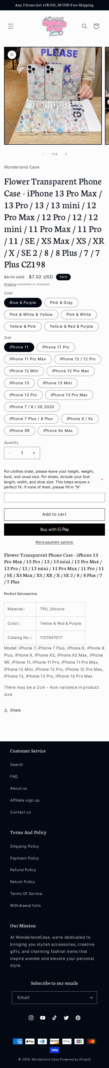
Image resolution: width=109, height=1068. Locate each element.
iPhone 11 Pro (55, 347)
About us (18, 788)
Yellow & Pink (23, 326)
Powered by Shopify (75, 1059)
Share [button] (15, 710)
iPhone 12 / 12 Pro (78, 359)
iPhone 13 (19, 383)
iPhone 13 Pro (23, 395)
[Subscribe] (91, 997)
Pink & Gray (61, 302)
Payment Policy (24, 858)
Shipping (10, 284)
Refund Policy (23, 870)
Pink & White (79, 314)
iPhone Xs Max (58, 430)
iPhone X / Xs (80, 418)
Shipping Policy (24, 846)
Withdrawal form (25, 905)
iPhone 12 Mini (24, 371)
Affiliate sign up (25, 800)
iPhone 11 (19, 347)
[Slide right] (65, 154)
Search (16, 764)
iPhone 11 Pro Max (28, 359)
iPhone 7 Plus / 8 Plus (31, 418)
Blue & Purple (23, 302)
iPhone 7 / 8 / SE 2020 (32, 407)
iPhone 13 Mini (57, 383)
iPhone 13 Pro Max (69, 395)
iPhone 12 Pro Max (70, 371)
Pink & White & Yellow (31, 314)
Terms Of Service (26, 893)
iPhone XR (20, 430)
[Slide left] (43, 154)
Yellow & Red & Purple (71, 326)
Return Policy (22, 881)
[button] (10, 26)
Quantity (11, 443)
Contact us (20, 812)
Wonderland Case (45, 1059)
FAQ (14, 776)
